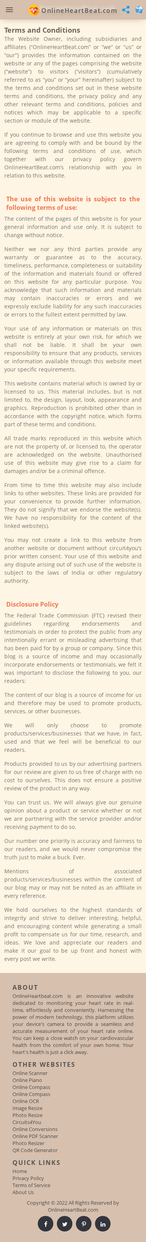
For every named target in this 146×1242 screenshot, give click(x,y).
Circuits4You (26, 1122)
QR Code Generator (35, 1150)
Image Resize (27, 1108)
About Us (23, 1192)
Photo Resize (27, 1115)
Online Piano (27, 1080)
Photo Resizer (28, 1143)
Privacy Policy (28, 1178)
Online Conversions (35, 1129)
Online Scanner (29, 1073)
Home (19, 1171)
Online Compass (31, 1087)
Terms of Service (31, 1185)
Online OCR (25, 1101)
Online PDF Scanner (35, 1136)
